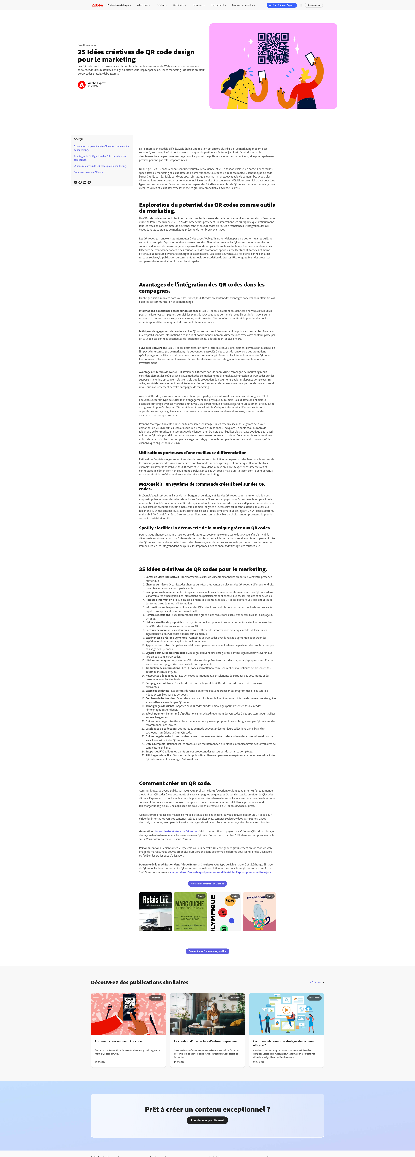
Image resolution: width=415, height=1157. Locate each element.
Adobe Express (143, 5)
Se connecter (314, 5)
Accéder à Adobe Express (281, 5)
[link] (75, 182)
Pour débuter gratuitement (207, 1120)
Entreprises (197, 5)
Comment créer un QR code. (89, 172)
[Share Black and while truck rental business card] (168, 896)
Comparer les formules (242, 5)
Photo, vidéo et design (118, 5)
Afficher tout (315, 982)
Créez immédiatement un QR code (207, 883)
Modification (178, 5)
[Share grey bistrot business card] (237, 896)
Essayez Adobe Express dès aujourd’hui (207, 951)
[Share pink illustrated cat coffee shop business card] (272, 896)
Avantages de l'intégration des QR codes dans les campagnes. (100, 158)
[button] (300, 5)
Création (160, 5)
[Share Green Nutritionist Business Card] (203, 896)
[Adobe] (97, 5)
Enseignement (217, 5)
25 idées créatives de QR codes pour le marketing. (100, 165)
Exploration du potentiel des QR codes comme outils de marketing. (101, 148)
